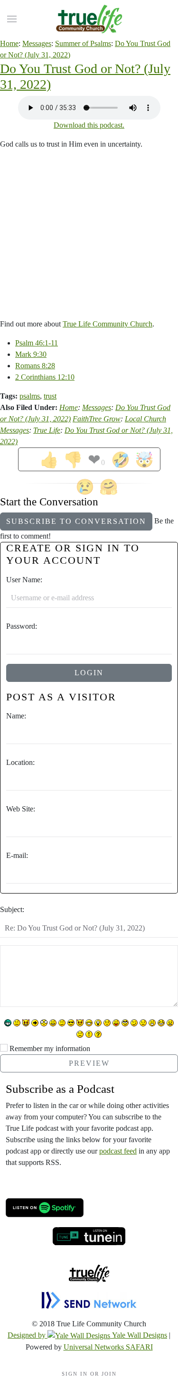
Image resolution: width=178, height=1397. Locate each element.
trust (50, 396)
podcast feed (118, 1151)
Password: (21, 626)
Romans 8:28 (35, 366)
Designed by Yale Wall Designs (87, 1335)
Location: (20, 762)
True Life (46, 430)
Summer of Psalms (83, 43)
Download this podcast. (89, 125)
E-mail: (17, 855)
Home (9, 43)
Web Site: (20, 809)
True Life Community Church (107, 324)
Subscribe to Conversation (76, 521)
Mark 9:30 (31, 354)
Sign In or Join (89, 1374)
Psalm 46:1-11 (36, 343)
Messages (36, 43)
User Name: (24, 580)
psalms (29, 396)
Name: (16, 716)
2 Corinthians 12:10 (45, 377)
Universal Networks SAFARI (108, 1347)
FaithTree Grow (97, 419)
